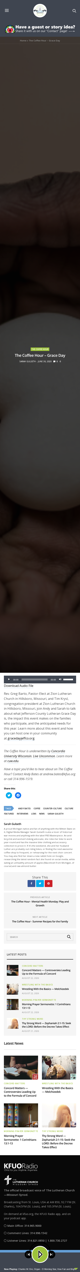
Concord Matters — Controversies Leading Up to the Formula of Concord (46, 971)
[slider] (68, 679)
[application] (40, 679)
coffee (37, 808)
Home (23, 40)
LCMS (33, 813)
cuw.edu (12, 761)
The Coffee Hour (40, 349)
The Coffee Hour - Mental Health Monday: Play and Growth (40, 903)
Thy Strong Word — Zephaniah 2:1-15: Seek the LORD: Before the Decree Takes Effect (46, 1024)
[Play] (9, 679)
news (42, 813)
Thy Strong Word (32, 1019)
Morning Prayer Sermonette (39, 1000)
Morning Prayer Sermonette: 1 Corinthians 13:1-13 (20, 1139)
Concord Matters (32, 966)
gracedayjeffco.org (21, 738)
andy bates (24, 808)
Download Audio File (18, 686)
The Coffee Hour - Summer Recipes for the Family (40, 921)
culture (69, 808)
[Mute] (60, 679)
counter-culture (52, 808)
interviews (22, 813)
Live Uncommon (44, 756)
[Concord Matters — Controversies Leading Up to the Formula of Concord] (12, 970)
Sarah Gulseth (27, 361)
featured (9, 813)
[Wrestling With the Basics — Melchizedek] (12, 989)
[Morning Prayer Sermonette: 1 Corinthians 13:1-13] (12, 1004)
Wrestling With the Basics (37, 985)
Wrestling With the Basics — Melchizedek (45, 989)
